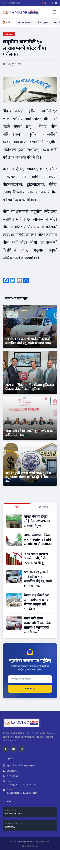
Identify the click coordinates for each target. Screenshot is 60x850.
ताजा (17, 507)
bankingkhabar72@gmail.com (21, 784)
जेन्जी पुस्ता (42, 22)
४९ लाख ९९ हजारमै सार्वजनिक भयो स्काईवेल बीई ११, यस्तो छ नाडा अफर (28, 341)
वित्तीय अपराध (24, 22)
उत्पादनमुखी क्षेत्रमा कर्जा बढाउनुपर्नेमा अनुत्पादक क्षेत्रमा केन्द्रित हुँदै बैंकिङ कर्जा (28, 477)
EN (21, 749)
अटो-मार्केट (9, 34)
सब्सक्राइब (30, 688)
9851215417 (12, 771)
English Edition (31, 846)
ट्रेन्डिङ (45, 507)
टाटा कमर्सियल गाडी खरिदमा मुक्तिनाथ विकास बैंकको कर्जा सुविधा (29, 387)
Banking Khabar (25, 841)
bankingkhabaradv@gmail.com (22, 793)
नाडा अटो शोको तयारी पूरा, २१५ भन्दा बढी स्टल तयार (29, 433)
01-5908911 (12, 776)
